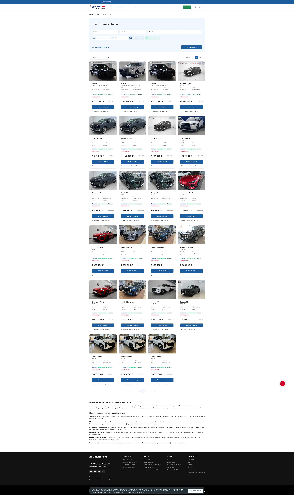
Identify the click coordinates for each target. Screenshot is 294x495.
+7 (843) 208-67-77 (99, 463)
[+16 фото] (132, 180)
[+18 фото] (132, 71)
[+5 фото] (191, 180)
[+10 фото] (162, 234)
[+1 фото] (191, 125)
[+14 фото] (103, 71)
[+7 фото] (191, 289)
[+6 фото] (132, 234)
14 (200, 57)
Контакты (163, 7)
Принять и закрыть (195, 490)
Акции (140, 7)
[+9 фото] (162, 289)
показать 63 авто (191, 47)
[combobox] (105, 32)
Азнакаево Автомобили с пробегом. (101, 111)
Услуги (134, 7)
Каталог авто (120, 7)
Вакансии (146, 7)
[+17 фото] (103, 234)
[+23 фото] (103, 125)
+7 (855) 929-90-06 (106, 2)
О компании (155, 7)
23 (196, 57)
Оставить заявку (103, 107)
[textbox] (104, 32)
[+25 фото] (191, 71)
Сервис (128, 7)
